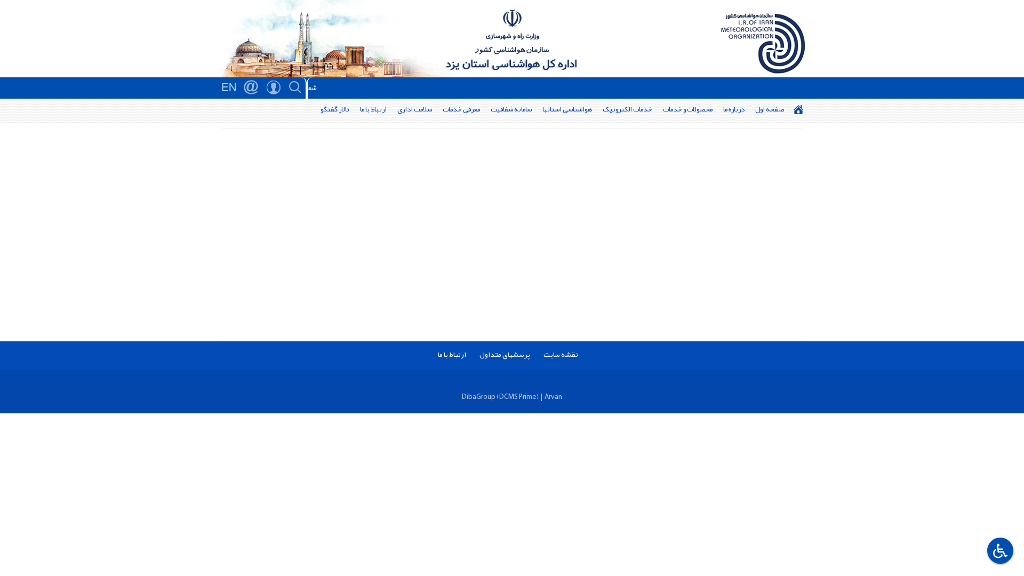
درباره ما (734, 109)
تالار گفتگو (335, 109)
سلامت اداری (414, 109)
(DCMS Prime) (518, 396)
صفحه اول (769, 109)
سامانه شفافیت (511, 109)
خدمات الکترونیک (627, 109)
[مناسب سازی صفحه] (999, 550)
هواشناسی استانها (567, 109)
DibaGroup (478, 396)
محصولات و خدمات (688, 109)
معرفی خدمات (461, 109)
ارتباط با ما (373, 109)
